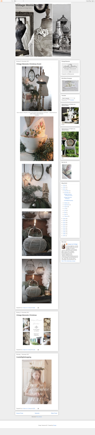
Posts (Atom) (39, 416)
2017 (64, 189)
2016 (64, 218)
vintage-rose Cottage (72, 244)
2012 (64, 226)
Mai (65, 212)
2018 (64, 187)
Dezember (66, 190)
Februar (66, 216)
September (66, 204)
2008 (64, 233)
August (66, 206)
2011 (64, 228)
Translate (72, 100)
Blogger (54, 425)
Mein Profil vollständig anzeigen (68, 261)
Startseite (37, 413)
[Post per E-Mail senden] (38, 307)
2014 (64, 222)
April (65, 214)
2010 (64, 230)
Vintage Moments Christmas (26, 315)
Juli (65, 208)
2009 (64, 231)
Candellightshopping (23, 357)
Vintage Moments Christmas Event (28, 64)
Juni (65, 210)
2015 (64, 220)
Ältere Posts (54, 413)
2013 (64, 224)
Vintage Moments (26, 5)
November (66, 192)
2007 (64, 235)
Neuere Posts (19, 413)
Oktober (66, 202)
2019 (64, 185)
